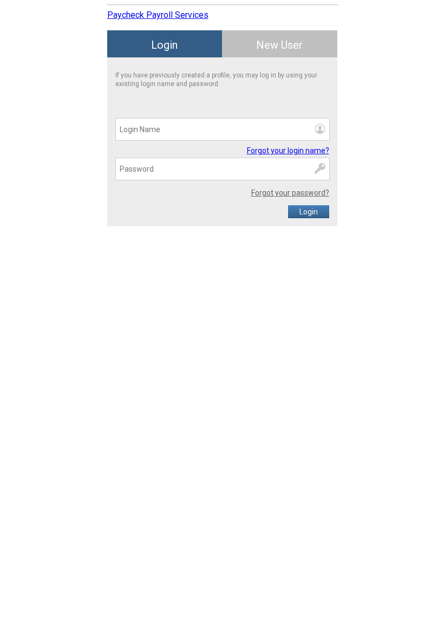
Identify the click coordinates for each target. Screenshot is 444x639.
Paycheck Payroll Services (157, 15)
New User (279, 44)
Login (164, 44)
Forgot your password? (290, 192)
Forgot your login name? (288, 150)
